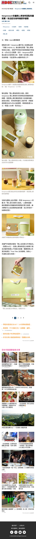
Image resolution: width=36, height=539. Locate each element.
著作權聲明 (14, 528)
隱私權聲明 (22, 528)
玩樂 (3, 21)
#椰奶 (17, 30)
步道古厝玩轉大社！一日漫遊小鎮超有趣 (14, 427)
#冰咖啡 (14, 27)
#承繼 (4, 30)
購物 (6, 21)
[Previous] (12, 318)
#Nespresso (6, 27)
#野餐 (28, 30)
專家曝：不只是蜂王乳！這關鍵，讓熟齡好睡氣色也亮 (17, 328)
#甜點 (23, 30)
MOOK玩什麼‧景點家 (7, 8)
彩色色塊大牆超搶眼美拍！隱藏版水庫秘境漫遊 (17, 337)
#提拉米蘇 (11, 30)
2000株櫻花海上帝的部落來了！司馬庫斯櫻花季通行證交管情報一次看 (9, 487)
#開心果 (5, 34)
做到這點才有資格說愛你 (11, 334)
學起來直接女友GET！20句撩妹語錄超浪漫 (17, 325)
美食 (9, 21)
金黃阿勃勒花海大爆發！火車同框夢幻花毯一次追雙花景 (26, 487)
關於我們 (14, 525)
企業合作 (21, 525)
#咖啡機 (26, 27)
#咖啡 (20, 27)
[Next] (23, 318)
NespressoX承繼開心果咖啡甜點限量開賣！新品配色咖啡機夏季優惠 (24, 9)
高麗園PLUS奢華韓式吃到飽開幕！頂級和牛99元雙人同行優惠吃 (9, 405)
